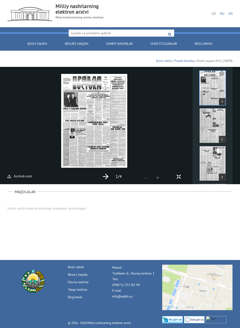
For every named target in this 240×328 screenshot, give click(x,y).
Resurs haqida (76, 44)
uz (214, 13)
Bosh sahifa (37, 44)
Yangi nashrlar (78, 289)
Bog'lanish (203, 44)
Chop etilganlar (163, 44)
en (230, 13)
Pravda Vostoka (184, 61)
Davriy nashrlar (119, 44)
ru (222, 13)
